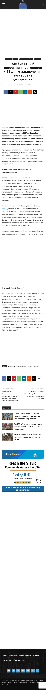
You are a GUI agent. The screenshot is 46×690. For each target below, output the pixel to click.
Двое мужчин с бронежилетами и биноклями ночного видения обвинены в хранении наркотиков (10, 396)
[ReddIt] (30, 92)
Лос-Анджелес (21, 366)
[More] (40, 92)
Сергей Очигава (33, 366)
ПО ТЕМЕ (6, 408)
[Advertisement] (23, 35)
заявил (4, 209)
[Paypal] (23, 670)
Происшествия (23, 58)
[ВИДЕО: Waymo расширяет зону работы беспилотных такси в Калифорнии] (7, 426)
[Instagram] (18, 670)
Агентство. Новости (10, 294)
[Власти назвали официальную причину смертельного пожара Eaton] (7, 437)
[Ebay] (8, 670)
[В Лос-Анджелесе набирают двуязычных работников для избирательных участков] (7, 416)
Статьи (31, 58)
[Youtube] (37, 670)
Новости (15, 58)
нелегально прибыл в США (19, 178)
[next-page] (7, 445)
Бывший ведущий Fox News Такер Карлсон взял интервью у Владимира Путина (34, 395)
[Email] (35, 92)
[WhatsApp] (20, 92)
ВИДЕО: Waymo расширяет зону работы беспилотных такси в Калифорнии (28, 426)
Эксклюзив (37, 58)
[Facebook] (6, 92)
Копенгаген (11, 366)
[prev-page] (3, 445)
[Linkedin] (25, 92)
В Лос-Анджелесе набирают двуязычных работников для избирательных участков (27, 416)
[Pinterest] (15, 92)
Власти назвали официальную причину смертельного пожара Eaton (27, 436)
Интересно (8, 58)
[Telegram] (28, 670)
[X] (10, 92)
